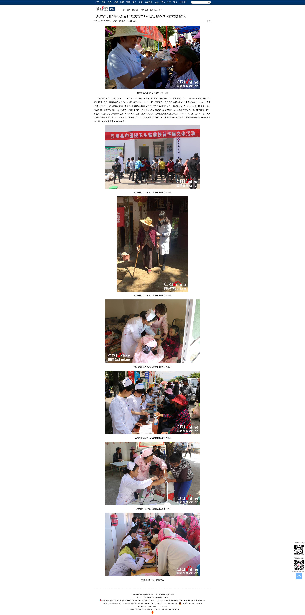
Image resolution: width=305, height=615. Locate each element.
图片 (134, 2)
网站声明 (164, 594)
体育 (122, 2)
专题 (151, 10)
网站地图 (171, 594)
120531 (158, 603)
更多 (208, 21)
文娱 (140, 2)
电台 (157, 2)
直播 (128, 2)
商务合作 (141, 594)
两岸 (175, 2)
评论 (133, 10)
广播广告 (157, 594)
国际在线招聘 (149, 594)
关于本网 (134, 594)
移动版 (182, 2)
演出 (163, 2)
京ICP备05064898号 (170, 603)
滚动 (156, 10)
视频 (116, 2)
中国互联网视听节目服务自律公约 (113, 603)
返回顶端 (299, 576)
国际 (103, 2)
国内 (110, 2)
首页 (97, 2)
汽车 (169, 2)
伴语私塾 (148, 2)
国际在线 (121, 21)
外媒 (142, 10)
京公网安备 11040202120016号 (191, 603)
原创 (160, 10)
